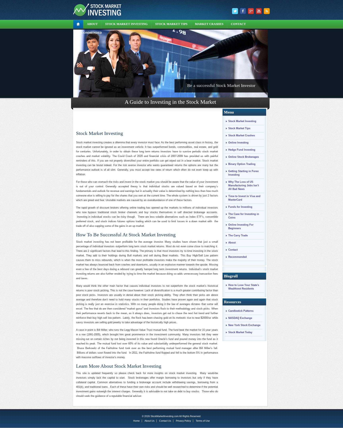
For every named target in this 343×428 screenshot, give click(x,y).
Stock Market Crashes (241, 135)
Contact (233, 249)
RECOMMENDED (89, 32)
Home (136, 420)
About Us (149, 420)
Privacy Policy (183, 420)
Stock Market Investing (99, 133)
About (232, 242)
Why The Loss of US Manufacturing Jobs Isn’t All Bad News (243, 185)
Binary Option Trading (241, 164)
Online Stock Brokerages (243, 156)
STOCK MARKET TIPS (171, 24)
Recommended (237, 256)
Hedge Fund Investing (241, 149)
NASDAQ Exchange (240, 317)
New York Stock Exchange (244, 325)
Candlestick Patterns (240, 310)
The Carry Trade (238, 235)
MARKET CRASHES (209, 24)
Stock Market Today (240, 332)
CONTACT (238, 24)
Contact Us (165, 420)
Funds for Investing (240, 206)
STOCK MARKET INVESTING (126, 24)
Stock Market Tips (239, 128)
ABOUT (92, 24)
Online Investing (238, 142)
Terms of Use (203, 420)
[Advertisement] (147, 118)
